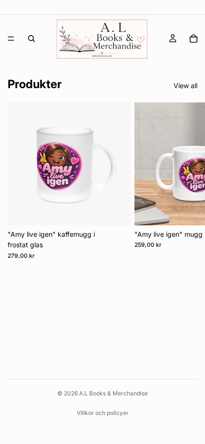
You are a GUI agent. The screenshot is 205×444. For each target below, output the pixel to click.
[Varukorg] (193, 38)
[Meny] (11, 39)
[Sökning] (31, 38)
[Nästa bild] (186, 181)
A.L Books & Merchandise (113, 393)
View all (185, 85)
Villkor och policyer (103, 412)
